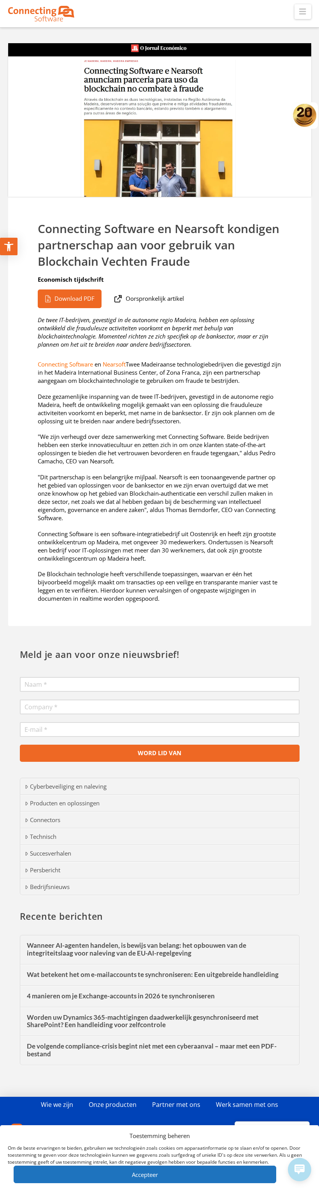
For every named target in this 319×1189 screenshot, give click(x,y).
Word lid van (159, 753)
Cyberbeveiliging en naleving (68, 786)
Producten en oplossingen (65, 803)
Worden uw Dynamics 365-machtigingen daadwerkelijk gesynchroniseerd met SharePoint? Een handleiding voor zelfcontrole (143, 1021)
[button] (302, 11)
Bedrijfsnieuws (50, 887)
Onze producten (113, 1104)
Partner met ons (176, 1104)
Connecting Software (65, 364)
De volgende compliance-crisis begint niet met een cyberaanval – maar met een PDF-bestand (152, 1050)
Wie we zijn (57, 1104)
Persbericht (45, 870)
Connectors (45, 820)
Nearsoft (114, 364)
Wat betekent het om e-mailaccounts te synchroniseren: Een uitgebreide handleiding (153, 975)
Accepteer (145, 1174)
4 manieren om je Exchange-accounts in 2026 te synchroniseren (121, 996)
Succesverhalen (50, 853)
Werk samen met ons (247, 1104)
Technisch (43, 836)
